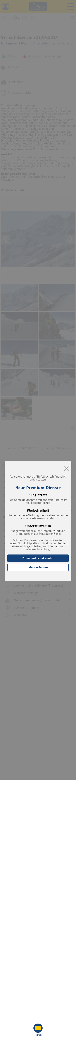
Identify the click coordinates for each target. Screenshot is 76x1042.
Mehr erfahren (38, 567)
